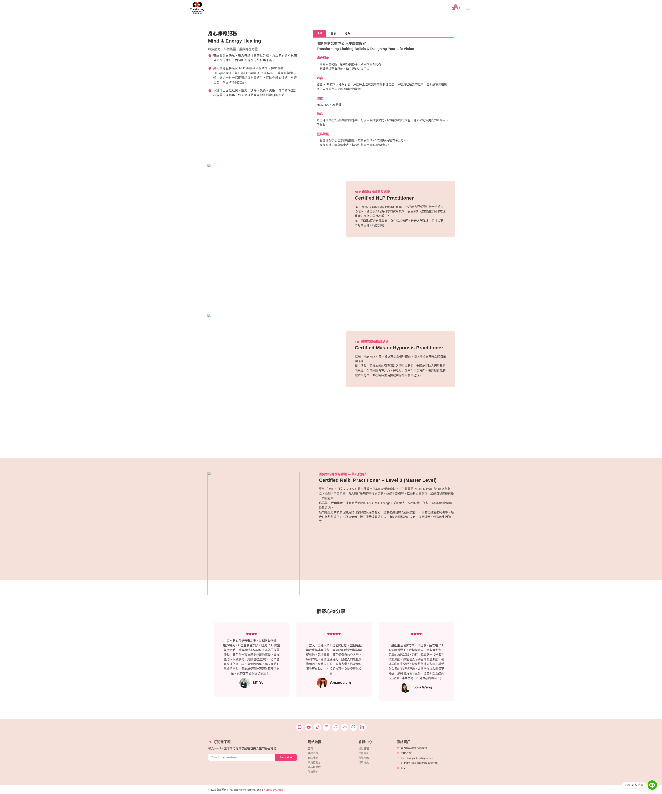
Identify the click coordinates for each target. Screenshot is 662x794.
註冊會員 (363, 753)
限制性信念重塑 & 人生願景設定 (342, 43)
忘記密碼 (363, 757)
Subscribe (285, 757)
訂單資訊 (363, 762)
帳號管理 (363, 748)
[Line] (652, 785)
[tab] (319, 33)
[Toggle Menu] (468, 8)
